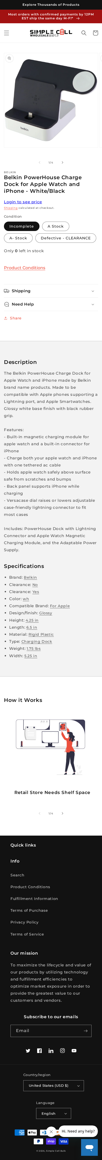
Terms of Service (27, 934)
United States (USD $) (48, 1085)
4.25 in (32, 620)
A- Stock (18, 238)
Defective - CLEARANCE (66, 238)
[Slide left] (39, 162)
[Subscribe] (85, 1031)
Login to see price (23, 201)
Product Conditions (24, 267)
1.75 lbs (34, 648)
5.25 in (30, 656)
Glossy (45, 613)
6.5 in (31, 627)
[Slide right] (62, 162)
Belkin (30, 577)
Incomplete (21, 226)
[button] (6, 33)
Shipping (11, 208)
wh (26, 598)
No (35, 584)
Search (17, 875)
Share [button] (16, 318)
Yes (35, 591)
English (49, 1113)
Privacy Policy (24, 922)
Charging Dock (36, 641)
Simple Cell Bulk (56, 1151)
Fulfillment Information (34, 898)
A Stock (56, 226)
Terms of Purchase (29, 910)
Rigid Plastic (41, 634)
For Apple (60, 606)
